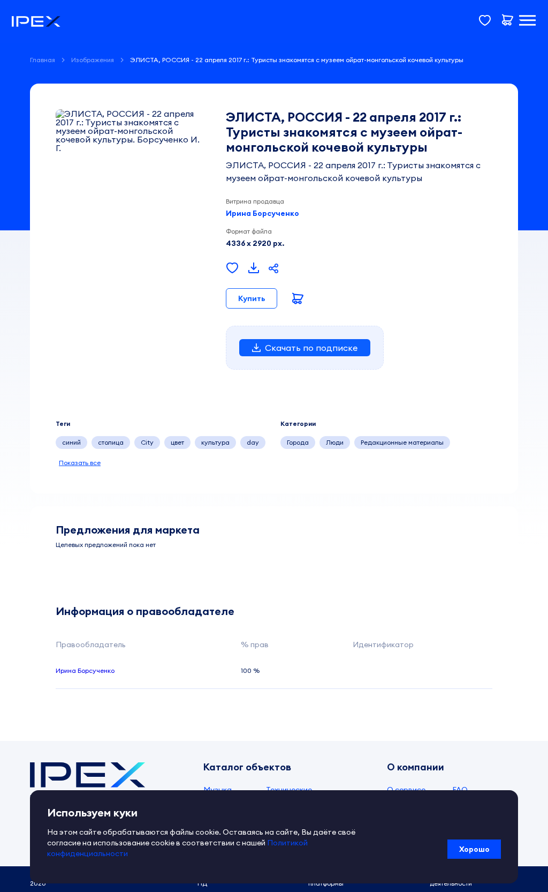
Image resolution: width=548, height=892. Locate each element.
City (147, 442)
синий (71, 442)
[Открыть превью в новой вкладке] (253, 268)
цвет (177, 442)
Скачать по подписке (311, 347)
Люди (335, 442)
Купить (251, 298)
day (253, 442)
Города (298, 442)
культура (215, 442)
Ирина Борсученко (262, 213)
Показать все (80, 463)
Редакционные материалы (402, 442)
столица (111, 442)
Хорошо (474, 849)
